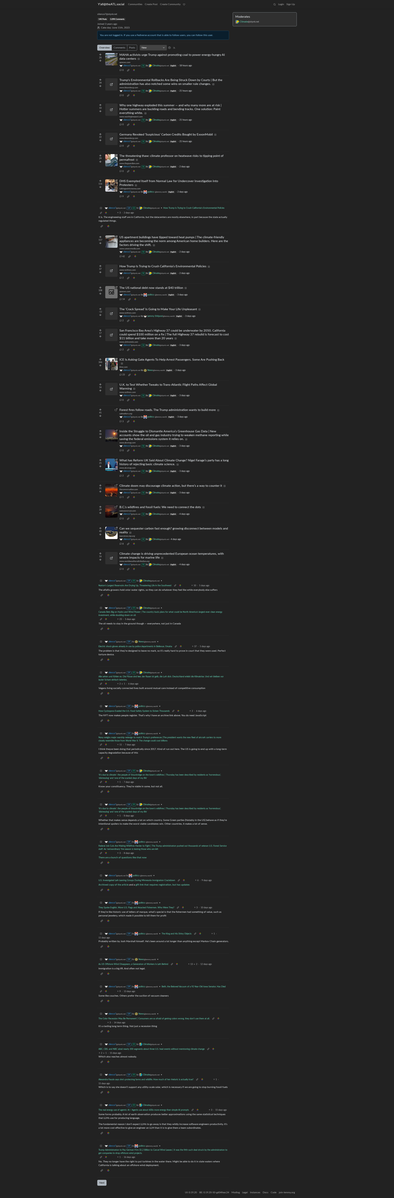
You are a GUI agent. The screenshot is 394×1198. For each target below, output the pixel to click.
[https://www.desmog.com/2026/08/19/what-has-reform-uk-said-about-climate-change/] (111, 465)
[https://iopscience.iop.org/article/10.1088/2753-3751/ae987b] (111, 533)
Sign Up (290, 4)
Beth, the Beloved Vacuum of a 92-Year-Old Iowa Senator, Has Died (194, 987)
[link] (128, 70)
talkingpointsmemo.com (130, 189)
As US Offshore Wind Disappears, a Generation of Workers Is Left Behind (133, 964)
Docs (265, 1192)
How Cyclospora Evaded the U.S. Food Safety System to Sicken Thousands (134, 711)
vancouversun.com (127, 511)
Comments (119, 47)
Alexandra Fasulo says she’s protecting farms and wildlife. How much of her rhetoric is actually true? (145, 1080)
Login (281, 4)
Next (102, 1183)
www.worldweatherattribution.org (134, 561)
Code (273, 1192)
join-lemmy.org (287, 1192)
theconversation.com (128, 489)
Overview (104, 47)
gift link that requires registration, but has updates (163, 885)
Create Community (170, 4)
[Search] (274, 4)
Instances (255, 1192)
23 (123, 375)
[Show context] (100, 213)
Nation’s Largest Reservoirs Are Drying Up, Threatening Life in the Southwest (134, 586)
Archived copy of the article (113, 885)
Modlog (235, 1192)
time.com (123, 367)
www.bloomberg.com (128, 88)
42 (123, 256)
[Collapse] (100, 208)
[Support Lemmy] (184, 4)
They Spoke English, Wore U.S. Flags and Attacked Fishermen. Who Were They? (136, 908)
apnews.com (124, 62)
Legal (245, 1192)
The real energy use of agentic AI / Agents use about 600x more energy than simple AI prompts (143, 1110)
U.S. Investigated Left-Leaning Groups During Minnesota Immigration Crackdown (136, 880)
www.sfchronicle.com (128, 342)
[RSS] (174, 47)
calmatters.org (125, 414)
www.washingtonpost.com (131, 117)
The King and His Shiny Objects (176, 934)
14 (123, 299)
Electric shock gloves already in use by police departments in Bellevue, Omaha (135, 646)
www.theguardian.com (129, 163)
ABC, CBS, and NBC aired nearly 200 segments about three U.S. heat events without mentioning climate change (151, 1049)
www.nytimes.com (127, 270)
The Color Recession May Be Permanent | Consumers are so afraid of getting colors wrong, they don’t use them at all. (154, 1019)
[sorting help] (169, 47)
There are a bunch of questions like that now (122, 857)
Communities (135, 4)
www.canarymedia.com (129, 249)
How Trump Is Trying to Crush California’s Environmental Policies (193, 208)
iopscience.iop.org (127, 536)
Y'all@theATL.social (111, 4)
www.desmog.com (127, 443)
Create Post (151, 4)
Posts (132, 47)
